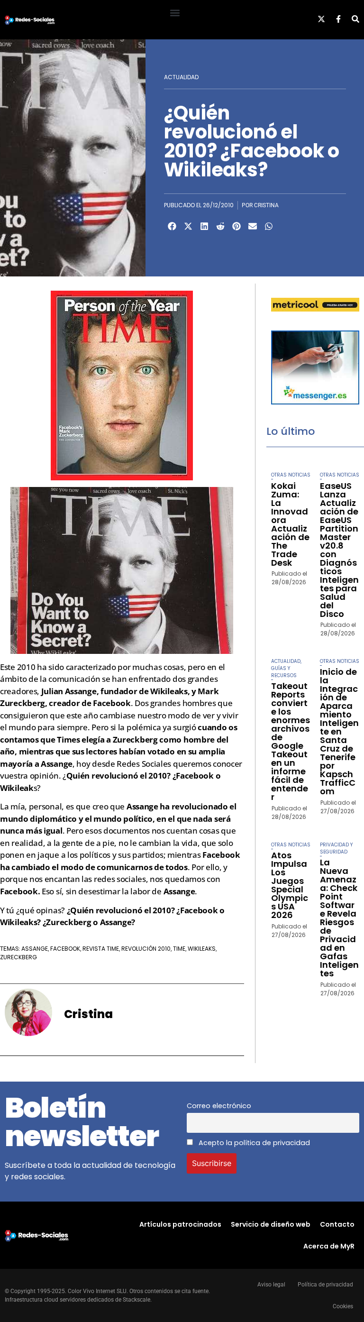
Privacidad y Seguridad (336, 848)
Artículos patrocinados (180, 1224)
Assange (34, 949)
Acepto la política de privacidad (253, 1143)
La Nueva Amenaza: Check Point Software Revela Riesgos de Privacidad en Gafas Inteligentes (339, 917)
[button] (174, 12)
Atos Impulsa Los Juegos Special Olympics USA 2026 (289, 885)
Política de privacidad (325, 1284)
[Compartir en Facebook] (172, 226)
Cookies (343, 1306)
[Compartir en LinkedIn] (204, 226)
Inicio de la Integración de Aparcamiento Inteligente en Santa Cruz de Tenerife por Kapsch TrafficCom (339, 731)
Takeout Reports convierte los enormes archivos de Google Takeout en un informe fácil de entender (290, 741)
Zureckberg (18, 957)
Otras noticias (290, 474)
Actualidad (181, 77)
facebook (65, 949)
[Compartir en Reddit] (220, 226)
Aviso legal (271, 1284)
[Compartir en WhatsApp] (269, 226)
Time (179, 949)
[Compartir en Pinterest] (236, 226)
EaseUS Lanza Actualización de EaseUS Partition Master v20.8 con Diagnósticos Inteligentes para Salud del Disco (339, 550)
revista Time (100, 949)
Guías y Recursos (284, 672)
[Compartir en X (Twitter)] (188, 226)
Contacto (337, 1224)
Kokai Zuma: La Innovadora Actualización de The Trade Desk (290, 524)
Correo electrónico (219, 1106)
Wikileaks (202, 949)
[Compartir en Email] (253, 226)
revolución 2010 (146, 949)
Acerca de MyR (329, 1246)
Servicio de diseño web (270, 1224)
